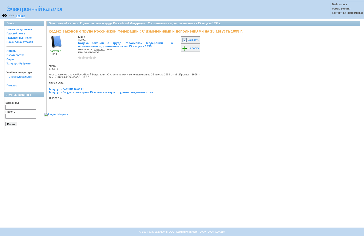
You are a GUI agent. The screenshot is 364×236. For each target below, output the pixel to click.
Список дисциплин (20, 76)
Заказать (193, 39)
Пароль (10, 111)
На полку (193, 48)
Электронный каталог (34, 8)
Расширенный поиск (19, 37)
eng (18, 16)
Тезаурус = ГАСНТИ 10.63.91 (66, 89)
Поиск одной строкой (20, 42)
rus (23, 16)
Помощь (12, 85)
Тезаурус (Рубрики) (19, 63)
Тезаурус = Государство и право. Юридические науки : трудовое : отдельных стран (101, 92)
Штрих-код (12, 102)
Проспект (99, 49)
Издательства (15, 55)
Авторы (11, 50)
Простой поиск (16, 33)
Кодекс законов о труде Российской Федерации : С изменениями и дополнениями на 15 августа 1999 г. (125, 44)
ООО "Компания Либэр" (184, 231)
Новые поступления (19, 29)
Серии (10, 59)
